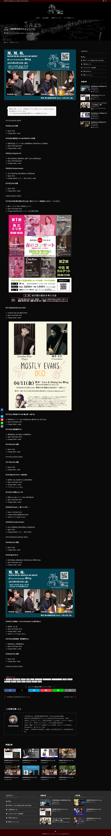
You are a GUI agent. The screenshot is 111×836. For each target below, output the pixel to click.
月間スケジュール (10, 33)
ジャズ (32, 679)
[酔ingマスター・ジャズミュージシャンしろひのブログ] (55, 9)
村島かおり (7, 681)
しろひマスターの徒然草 (89, 67)
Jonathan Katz (16, 679)
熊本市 (18, 681)
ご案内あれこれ (87, 64)
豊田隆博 (29, 681)
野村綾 (39, 681)
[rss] (103, 1)
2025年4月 (8, 679)
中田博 (64, 679)
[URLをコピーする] (70, 690)
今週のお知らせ (87, 71)
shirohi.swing (13, 726)
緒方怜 (23, 681)
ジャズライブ (38, 679)
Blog (84, 57)
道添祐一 (34, 681)
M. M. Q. (23, 679)
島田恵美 (70, 679)
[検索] (106, 1)
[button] (10, 690)
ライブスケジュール (56, 679)
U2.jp (28, 679)
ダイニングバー (47, 679)
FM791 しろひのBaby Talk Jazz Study (93, 60)
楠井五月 (14, 681)
